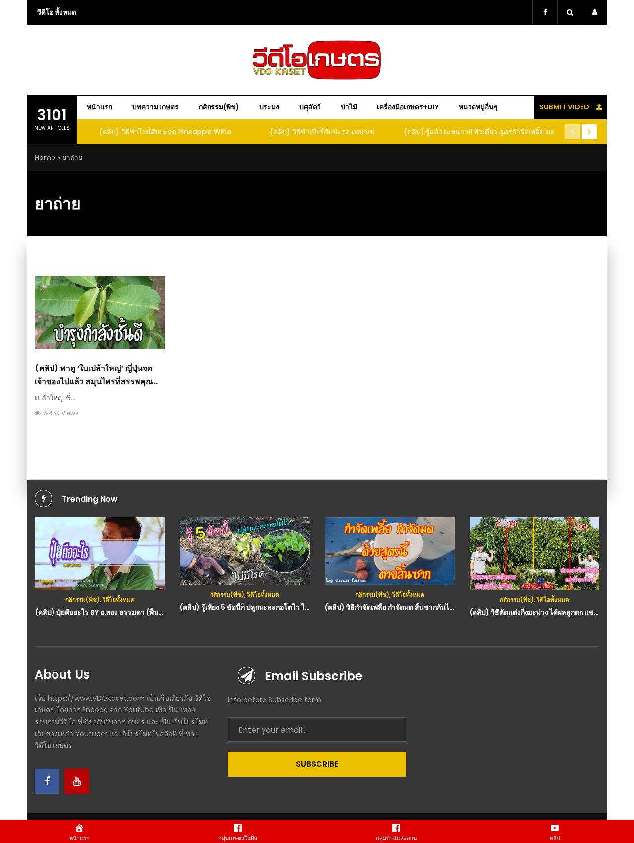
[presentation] (572, 131)
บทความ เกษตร (155, 107)
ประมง (269, 107)
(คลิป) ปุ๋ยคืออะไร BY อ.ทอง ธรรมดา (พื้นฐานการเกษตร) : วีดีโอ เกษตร (141, 612)
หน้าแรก (99, 107)
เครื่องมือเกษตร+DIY (408, 107)
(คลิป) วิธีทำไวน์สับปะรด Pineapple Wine (165, 132)
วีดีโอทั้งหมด (118, 599)
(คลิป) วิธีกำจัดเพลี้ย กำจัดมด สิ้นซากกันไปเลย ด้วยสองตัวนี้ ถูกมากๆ (427, 607)
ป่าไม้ (349, 107)
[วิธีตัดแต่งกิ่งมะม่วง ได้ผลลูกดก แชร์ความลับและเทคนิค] (535, 553)
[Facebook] (47, 781)
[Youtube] (76, 781)
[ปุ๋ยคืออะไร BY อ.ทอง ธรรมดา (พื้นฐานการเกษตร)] (100, 553)
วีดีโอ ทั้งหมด (56, 12)
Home (45, 157)
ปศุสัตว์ (310, 107)
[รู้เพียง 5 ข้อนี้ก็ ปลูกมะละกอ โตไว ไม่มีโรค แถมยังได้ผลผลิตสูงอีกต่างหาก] (245, 551)
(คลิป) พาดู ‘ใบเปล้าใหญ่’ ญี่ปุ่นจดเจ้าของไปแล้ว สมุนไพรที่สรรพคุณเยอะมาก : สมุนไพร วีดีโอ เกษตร (94, 382)
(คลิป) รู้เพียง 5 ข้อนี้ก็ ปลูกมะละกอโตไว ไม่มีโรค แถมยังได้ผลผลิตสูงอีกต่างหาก (298, 607)
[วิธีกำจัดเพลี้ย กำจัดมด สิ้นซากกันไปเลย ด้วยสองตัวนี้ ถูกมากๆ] (390, 551)
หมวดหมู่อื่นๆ (478, 107)
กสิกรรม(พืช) (219, 107)
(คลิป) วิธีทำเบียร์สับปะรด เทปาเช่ (322, 132)
